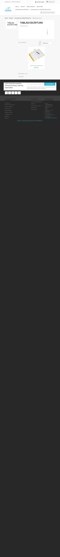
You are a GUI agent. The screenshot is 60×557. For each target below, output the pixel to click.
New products (8, 110)
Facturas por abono (36, 105)
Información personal (36, 102)
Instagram (19, 92)
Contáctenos (8, 114)
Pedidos (33, 103)
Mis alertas (34, 109)
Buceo (23, 6)
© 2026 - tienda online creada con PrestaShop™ (30, 120)
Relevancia (48, 43)
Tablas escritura (12, 24)
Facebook (6, 92)
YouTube (12, 92)
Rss (9, 92)
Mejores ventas (9, 112)
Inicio (17, 6)
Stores (6, 118)
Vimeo (16, 92)
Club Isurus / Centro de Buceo (41, 9)
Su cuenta (34, 99)
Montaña (40, 6)
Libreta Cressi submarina (36, 65)
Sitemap (7, 116)
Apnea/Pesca (31, 6)
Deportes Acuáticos (22, 9)
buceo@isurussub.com (51, 117)
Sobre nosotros (9, 106)
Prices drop (8, 108)
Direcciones (34, 107)
